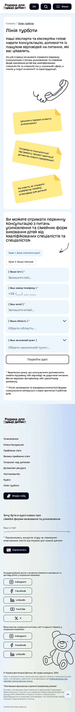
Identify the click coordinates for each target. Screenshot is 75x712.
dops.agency (20, 707)
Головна (10, 23)
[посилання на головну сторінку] (14, 6)
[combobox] (37, 327)
